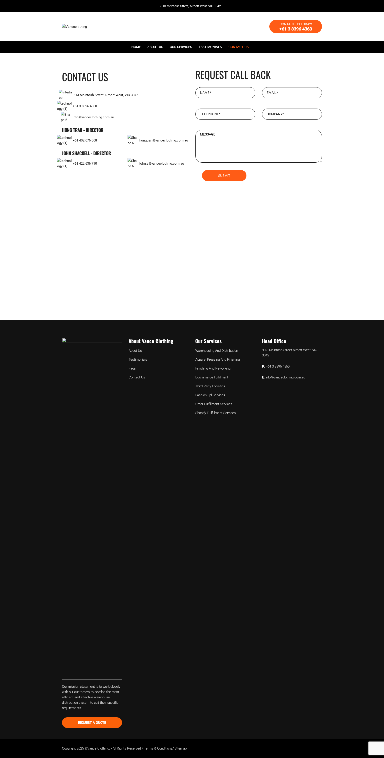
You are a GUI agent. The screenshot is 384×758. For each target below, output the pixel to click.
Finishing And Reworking (212, 368)
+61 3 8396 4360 (85, 106)
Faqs (132, 368)
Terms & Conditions (158, 748)
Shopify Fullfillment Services (215, 413)
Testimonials (210, 47)
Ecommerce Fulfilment (211, 377)
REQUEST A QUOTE (92, 723)
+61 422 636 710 (85, 164)
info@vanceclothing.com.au (93, 117)
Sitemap (181, 748)
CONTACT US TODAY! (295, 27)
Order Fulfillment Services (213, 404)
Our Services (181, 47)
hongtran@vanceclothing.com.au (163, 140)
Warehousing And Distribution (216, 351)
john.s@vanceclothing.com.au (161, 164)
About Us (155, 47)
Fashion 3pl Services (210, 395)
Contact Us (238, 47)
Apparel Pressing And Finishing (217, 360)
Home (136, 47)
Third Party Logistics (210, 386)
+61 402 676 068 (85, 140)
